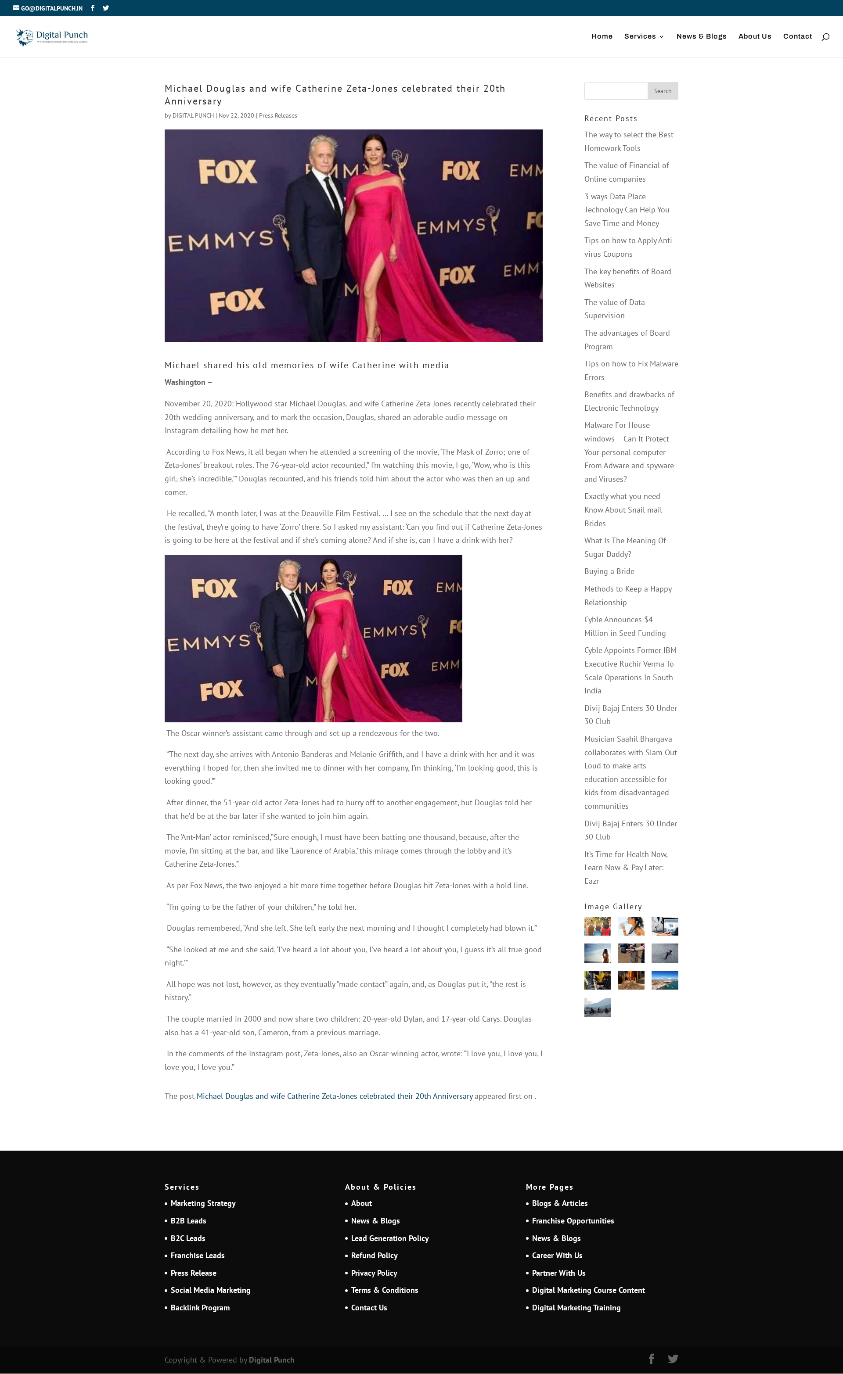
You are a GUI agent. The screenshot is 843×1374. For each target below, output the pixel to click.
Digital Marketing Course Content (588, 1290)
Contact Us (369, 1307)
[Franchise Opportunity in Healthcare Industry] (665, 928)
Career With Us (557, 1255)
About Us (755, 36)
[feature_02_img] (631, 955)
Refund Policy (374, 1255)
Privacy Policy (374, 1273)
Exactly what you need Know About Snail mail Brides (623, 509)
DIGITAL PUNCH (193, 115)
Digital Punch (272, 1360)
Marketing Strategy (203, 1203)
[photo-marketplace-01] (665, 982)
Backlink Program (200, 1307)
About (361, 1203)
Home (602, 36)
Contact (797, 36)
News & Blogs (702, 36)
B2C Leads (188, 1238)
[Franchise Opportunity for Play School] (597, 928)
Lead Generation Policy (390, 1238)
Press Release (193, 1273)
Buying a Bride (609, 571)
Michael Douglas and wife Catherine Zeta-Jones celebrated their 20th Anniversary (334, 1096)
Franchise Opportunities (573, 1221)
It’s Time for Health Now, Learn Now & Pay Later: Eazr (625, 867)
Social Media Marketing (211, 1290)
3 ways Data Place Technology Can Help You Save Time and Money (627, 209)
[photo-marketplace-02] (597, 955)
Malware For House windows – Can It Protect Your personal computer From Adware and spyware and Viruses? (629, 452)
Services (640, 36)
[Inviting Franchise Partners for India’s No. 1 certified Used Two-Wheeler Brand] (597, 1009)
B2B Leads (188, 1221)
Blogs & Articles (560, 1203)
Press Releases (278, 115)
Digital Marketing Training (576, 1307)
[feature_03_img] (665, 955)
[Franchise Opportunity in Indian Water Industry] (631, 928)
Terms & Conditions (384, 1290)
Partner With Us (559, 1273)
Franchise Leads (198, 1255)
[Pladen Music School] (597, 982)
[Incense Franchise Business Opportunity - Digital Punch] (631, 982)
